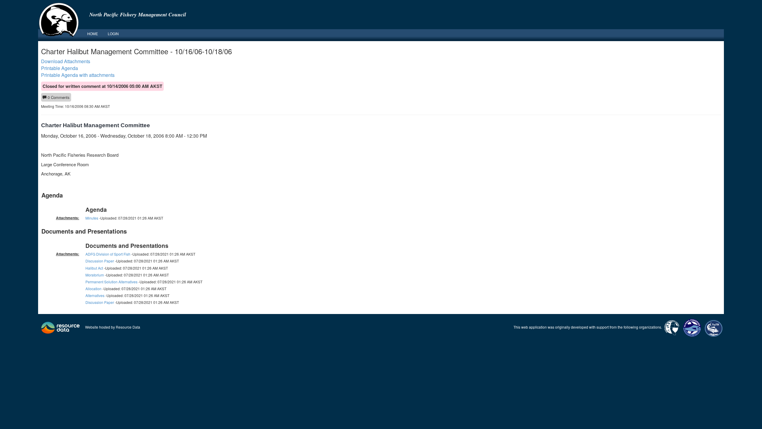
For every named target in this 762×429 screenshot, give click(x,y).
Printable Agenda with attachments (78, 75)
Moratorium (94, 274)
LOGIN (113, 34)
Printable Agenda (59, 68)
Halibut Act (94, 268)
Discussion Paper (99, 260)
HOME (92, 34)
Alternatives (94, 295)
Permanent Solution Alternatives (111, 281)
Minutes (91, 217)
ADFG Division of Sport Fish (107, 254)
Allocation (93, 288)
